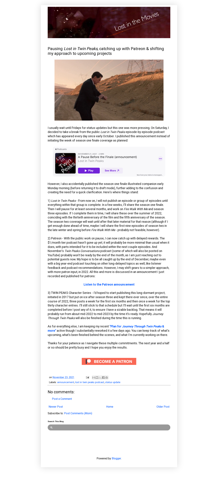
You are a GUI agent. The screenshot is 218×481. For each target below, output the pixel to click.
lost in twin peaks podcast (89, 382)
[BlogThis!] (97, 377)
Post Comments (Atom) (78, 413)
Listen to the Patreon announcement (109, 284)
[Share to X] (100, 377)
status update (112, 382)
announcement (65, 382)
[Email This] (93, 377)
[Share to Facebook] (103, 377)
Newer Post (56, 406)
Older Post (163, 406)
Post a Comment (62, 398)
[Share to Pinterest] (106, 377)
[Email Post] (87, 377)
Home (109, 406)
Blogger (116, 458)
